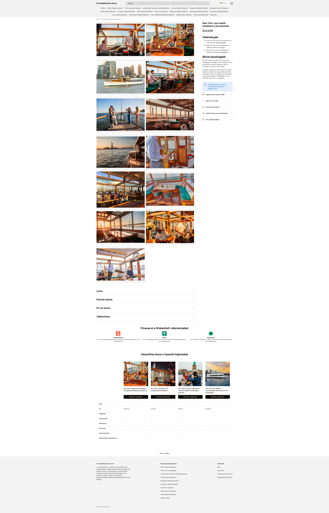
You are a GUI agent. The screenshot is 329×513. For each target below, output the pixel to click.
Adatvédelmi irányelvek (225, 474)
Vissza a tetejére (164, 453)
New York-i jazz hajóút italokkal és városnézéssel (111, 19)
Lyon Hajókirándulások (119, 15)
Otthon (103, 8)
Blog (218, 467)
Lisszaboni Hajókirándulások (219, 11)
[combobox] (167, 3)
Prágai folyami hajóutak (183, 15)
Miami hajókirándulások (168, 494)
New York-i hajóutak (161, 11)
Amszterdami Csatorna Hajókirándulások (156, 8)
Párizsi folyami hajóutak (115, 8)
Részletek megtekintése (136, 397)
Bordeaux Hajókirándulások (179, 11)
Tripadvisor (224, 52)
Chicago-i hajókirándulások (126, 11)
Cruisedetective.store (105, 506)
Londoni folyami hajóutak (179, 8)
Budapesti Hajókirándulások (199, 8)
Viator (222, 47)
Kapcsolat (213, 15)
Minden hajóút (165, 498)
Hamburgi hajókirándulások (199, 11)
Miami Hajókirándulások (145, 11)
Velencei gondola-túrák (200, 15)
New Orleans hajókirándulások (139, 15)
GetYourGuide (221, 42)
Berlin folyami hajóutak (108, 11)
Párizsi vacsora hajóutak (133, 8)
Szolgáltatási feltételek (224, 477)
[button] (224, 2)
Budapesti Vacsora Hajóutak (219, 8)
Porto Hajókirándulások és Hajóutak (162, 15)
